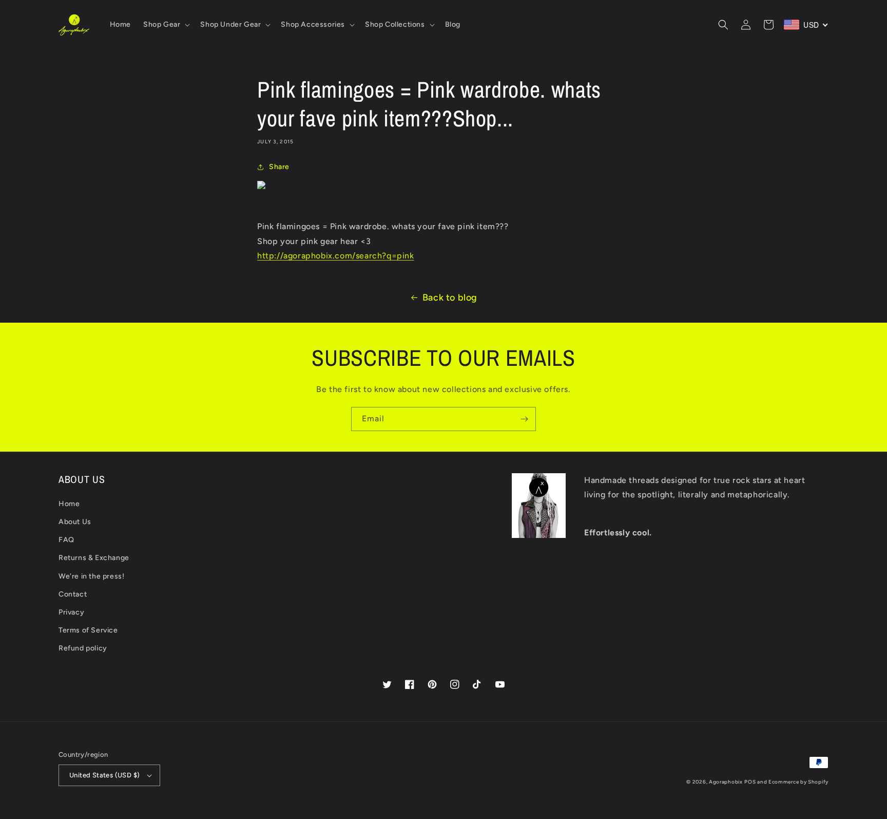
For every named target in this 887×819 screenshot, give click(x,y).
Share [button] (279, 166)
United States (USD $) (104, 775)
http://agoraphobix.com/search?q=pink (335, 255)
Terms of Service (88, 630)
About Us (75, 521)
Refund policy (83, 648)
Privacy (71, 612)
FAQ (66, 539)
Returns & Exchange (94, 557)
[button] (165, 24)
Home (69, 503)
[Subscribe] (524, 419)
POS (750, 781)
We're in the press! (91, 576)
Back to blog (449, 297)
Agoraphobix (726, 781)
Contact (73, 594)
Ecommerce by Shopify (798, 781)
